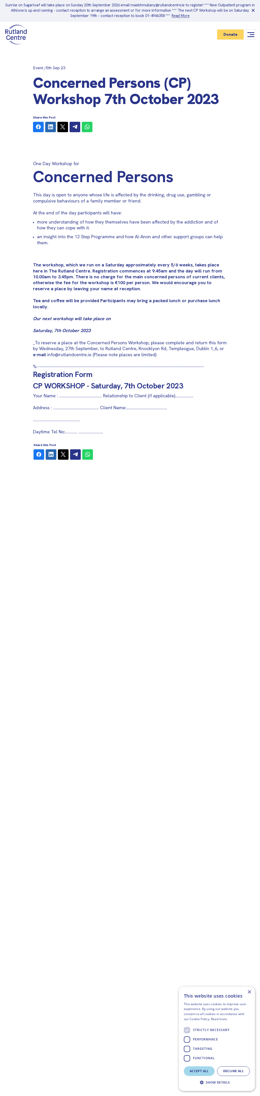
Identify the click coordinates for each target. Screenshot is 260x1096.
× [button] (249, 992)
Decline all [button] (233, 1071)
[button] (217, 1082)
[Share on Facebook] (38, 127)
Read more (219, 1019)
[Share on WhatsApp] (87, 127)
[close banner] (253, 11)
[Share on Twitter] (62, 127)
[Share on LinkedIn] (50, 127)
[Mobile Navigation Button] (250, 34)
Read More (181, 15)
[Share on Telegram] (75, 127)
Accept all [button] (199, 1071)
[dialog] (217, 1039)
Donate (230, 34)
